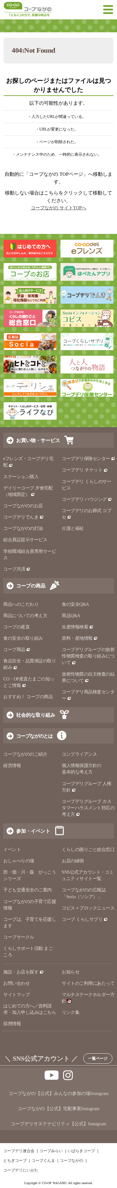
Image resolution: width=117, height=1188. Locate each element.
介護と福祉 (73, 528)
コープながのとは (34, 736)
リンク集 (70, 1012)
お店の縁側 (73, 860)
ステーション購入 (20, 476)
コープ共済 (14, 569)
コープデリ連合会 (18, 1151)
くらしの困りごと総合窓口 (88, 849)
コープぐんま (43, 1160)
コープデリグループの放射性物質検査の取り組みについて (88, 656)
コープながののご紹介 (25, 754)
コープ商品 (14, 649)
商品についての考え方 (25, 615)
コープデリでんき (20, 517)
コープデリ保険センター (86, 458)
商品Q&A (71, 615)
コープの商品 (31, 585)
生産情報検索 (75, 627)
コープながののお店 (23, 505)
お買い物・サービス (38, 440)
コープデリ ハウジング (84, 499)
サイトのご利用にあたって (88, 983)
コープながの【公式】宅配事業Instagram (58, 1108)
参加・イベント (33, 831)
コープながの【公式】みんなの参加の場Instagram (58, 1093)
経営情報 (12, 765)
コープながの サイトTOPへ (58, 207)
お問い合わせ (16, 983)
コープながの (71, 1160)
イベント (12, 849)
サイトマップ (16, 994)
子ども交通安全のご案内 (27, 890)
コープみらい (51, 1151)
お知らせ (70, 972)
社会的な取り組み (35, 715)
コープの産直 (16, 627)
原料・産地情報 (77, 638)
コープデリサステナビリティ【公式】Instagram (58, 1123)
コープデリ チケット (82, 470)
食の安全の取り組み (23, 638)
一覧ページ (98, 1058)
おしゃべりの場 (18, 860)
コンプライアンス (79, 754)
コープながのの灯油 (23, 528)
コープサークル (18, 937)
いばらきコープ (81, 1151)
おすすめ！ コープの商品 (28, 696)
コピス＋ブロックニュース (88, 908)
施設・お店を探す (20, 972)
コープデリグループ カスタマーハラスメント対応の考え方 (88, 808)
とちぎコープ (15, 1160)
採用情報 (12, 1023)
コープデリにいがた (20, 1170)
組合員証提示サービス (25, 539)
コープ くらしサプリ (82, 919)
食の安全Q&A (75, 604)
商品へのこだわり (20, 604)
